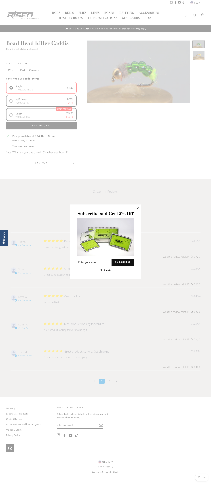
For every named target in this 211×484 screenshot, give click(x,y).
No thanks (105, 270)
